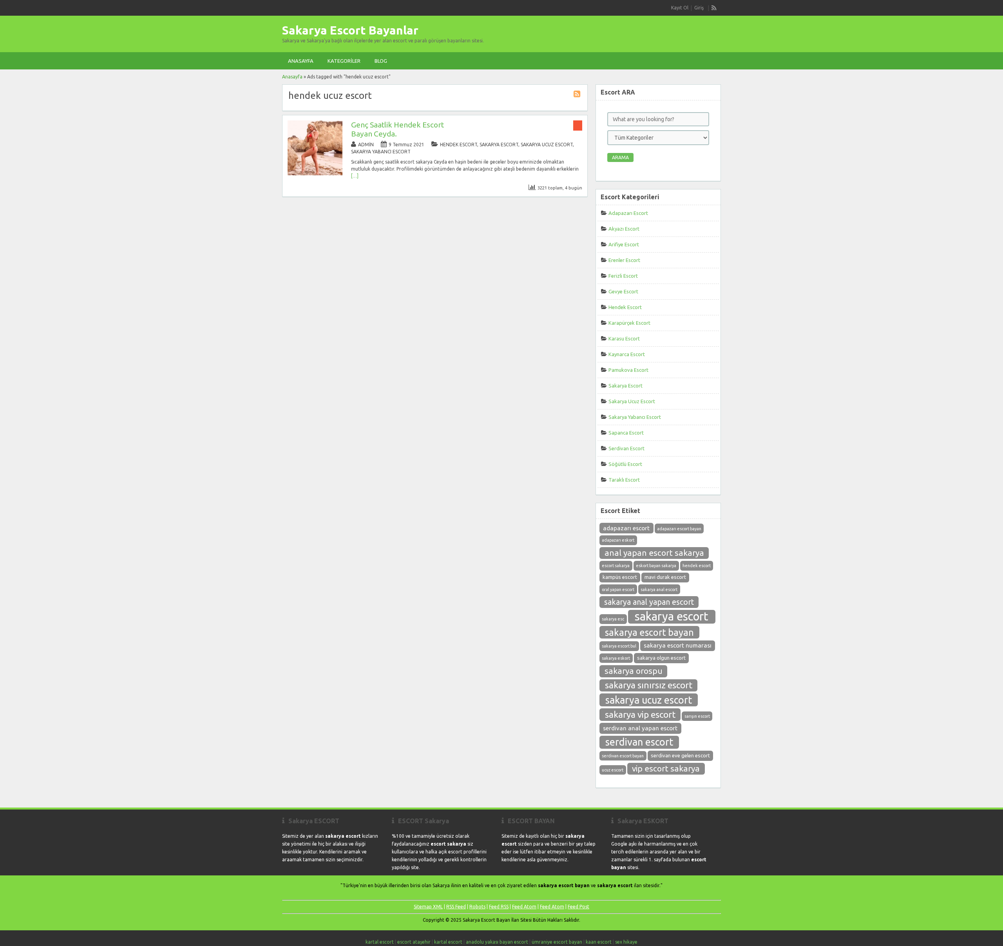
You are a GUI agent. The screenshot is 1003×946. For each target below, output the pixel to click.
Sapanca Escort (626, 432)
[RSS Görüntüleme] (714, 8)
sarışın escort (697, 716)
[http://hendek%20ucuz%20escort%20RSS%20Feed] (578, 95)
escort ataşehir (414, 941)
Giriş (699, 7)
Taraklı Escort (624, 479)
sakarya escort (671, 616)
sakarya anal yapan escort (649, 602)
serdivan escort (639, 742)
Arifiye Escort (623, 244)
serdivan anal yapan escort (640, 728)
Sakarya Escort (499, 144)
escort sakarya (616, 565)
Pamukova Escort (628, 370)
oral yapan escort (618, 589)
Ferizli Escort (623, 275)
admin (366, 144)
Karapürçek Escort (629, 323)
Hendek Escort (458, 144)
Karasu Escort (624, 338)
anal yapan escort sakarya (654, 552)
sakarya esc (613, 619)
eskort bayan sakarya (656, 565)
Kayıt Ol (679, 7)
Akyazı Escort (623, 228)
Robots (477, 906)
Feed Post (578, 906)
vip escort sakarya (666, 768)
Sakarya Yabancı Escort (381, 151)
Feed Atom (524, 906)
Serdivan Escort (626, 448)
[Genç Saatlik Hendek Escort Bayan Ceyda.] (315, 173)
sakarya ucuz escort (648, 700)
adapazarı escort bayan (679, 528)
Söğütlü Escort (625, 464)
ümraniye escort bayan (557, 941)
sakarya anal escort (659, 589)
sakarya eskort (616, 658)
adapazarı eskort (618, 540)
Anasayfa (300, 61)
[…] (354, 175)
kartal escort (380, 941)
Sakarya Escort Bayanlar (350, 30)
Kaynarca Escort (626, 354)
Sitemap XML (428, 906)
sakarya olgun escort (661, 658)
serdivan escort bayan (623, 755)
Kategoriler (344, 61)
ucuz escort (612, 770)
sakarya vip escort (640, 714)
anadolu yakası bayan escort (497, 941)
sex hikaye (626, 941)
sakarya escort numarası (678, 645)
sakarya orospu (634, 670)
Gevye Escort (623, 291)
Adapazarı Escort (628, 213)
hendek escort (697, 565)
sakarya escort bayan (649, 632)
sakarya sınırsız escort (648, 685)
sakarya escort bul (619, 646)
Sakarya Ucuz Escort (547, 144)
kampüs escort (620, 577)
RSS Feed (456, 906)
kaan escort (599, 941)
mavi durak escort (665, 577)
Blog (381, 61)
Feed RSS (499, 906)
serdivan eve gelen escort (680, 756)
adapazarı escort (626, 528)
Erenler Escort (624, 260)
